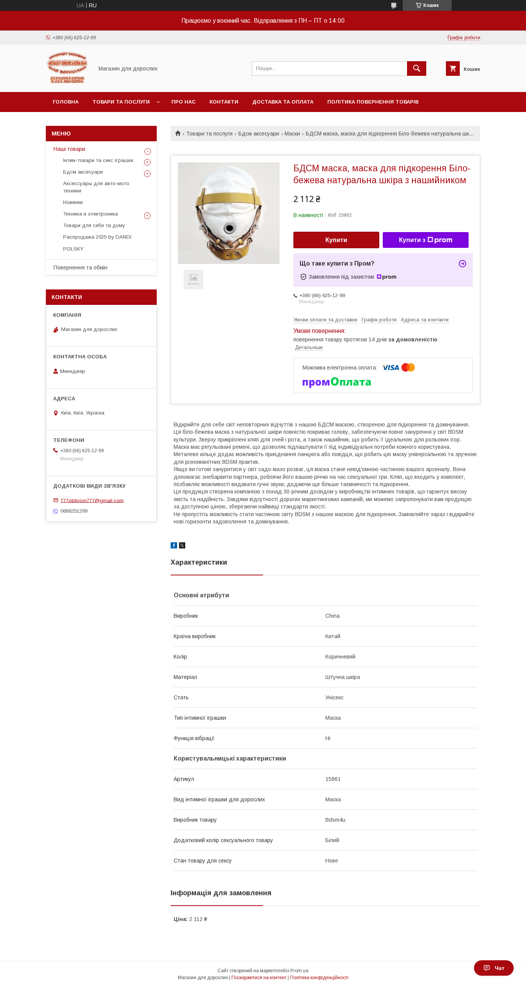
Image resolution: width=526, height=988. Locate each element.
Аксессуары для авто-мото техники (96, 187)
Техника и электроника (90, 214)
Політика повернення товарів (373, 102)
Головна (66, 102)
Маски (292, 133)
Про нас (183, 102)
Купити (336, 240)
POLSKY (73, 249)
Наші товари (69, 149)
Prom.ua (299, 970)
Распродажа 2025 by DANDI (97, 237)
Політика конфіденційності (319, 977)
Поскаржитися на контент (258, 977)
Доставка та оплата (282, 102)
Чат (499, 968)
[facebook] (174, 546)
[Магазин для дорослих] (67, 82)
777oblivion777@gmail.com (92, 500)
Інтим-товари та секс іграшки (98, 160)
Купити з (412, 240)
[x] (182, 546)
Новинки (73, 202)
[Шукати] (416, 68)
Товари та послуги (121, 102)
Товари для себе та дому (94, 225)
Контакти (223, 102)
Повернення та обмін (80, 267)
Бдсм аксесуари (258, 133)
